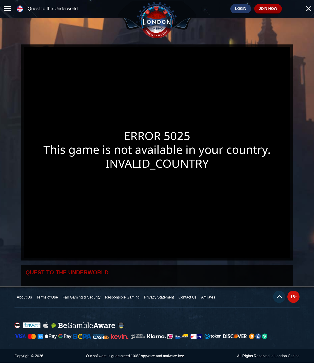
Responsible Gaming (122, 297)
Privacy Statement (159, 297)
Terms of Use (47, 297)
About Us (24, 297)
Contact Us (187, 297)
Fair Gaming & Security (81, 297)
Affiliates (208, 297)
